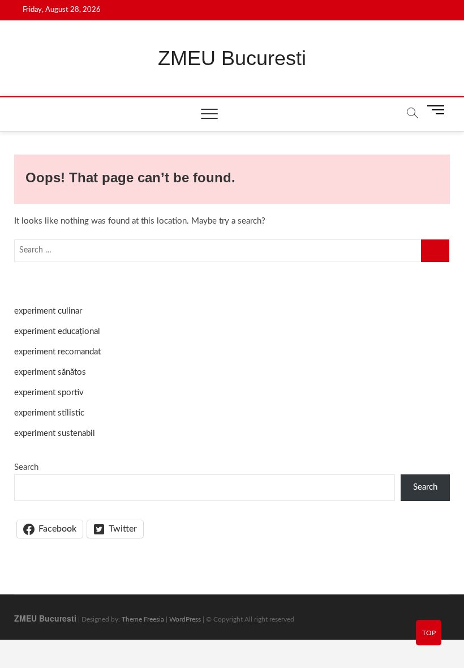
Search (26, 467)
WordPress (185, 619)
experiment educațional (57, 331)
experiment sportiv (49, 392)
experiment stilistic (49, 413)
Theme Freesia (143, 619)
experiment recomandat (57, 352)
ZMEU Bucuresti (232, 58)
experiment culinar (48, 311)
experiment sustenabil (54, 433)
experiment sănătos (50, 372)
